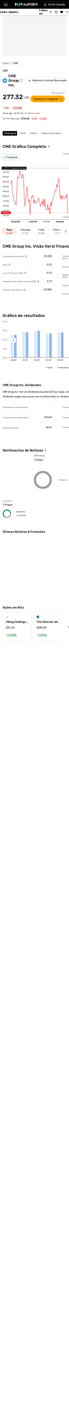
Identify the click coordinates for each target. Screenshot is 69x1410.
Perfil (22, 133)
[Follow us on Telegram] (67, 12)
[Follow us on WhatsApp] (56, 12)
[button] (5, 4)
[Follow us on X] (51, 12)
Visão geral (10, 133)
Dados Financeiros (51, 133)
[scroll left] (64, 627)
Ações (6, 63)
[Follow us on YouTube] (62, 12)
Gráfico (33, 133)
